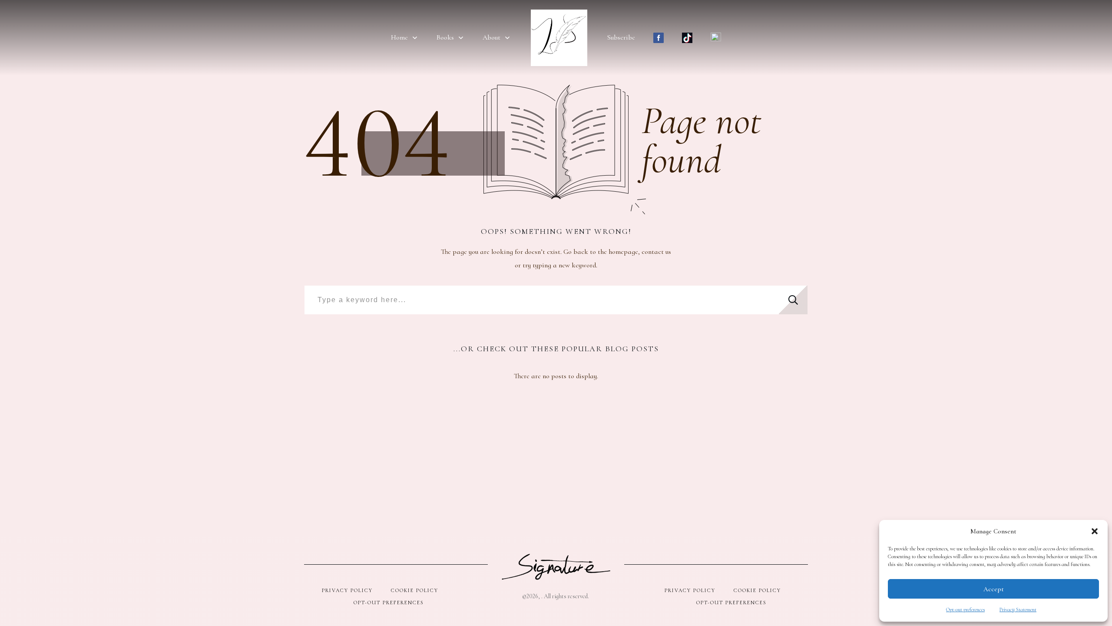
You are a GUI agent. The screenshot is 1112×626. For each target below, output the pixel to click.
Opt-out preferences (965, 609)
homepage (623, 251)
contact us (656, 251)
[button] (1094, 531)
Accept (993, 589)
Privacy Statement (1017, 609)
